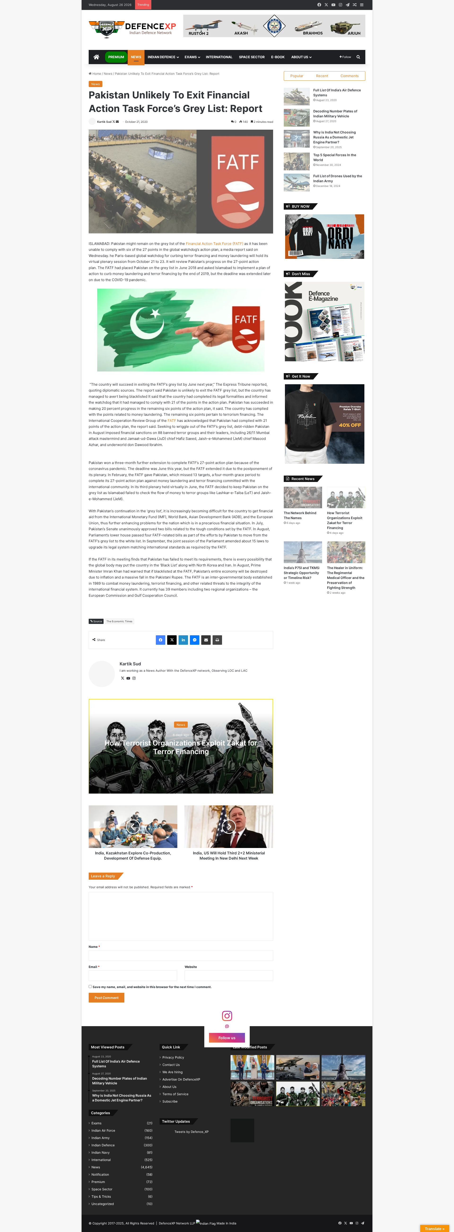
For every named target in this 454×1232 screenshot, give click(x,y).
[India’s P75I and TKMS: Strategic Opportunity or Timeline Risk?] (303, 552)
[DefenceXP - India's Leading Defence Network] (132, 29)
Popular (296, 76)
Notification (100, 1174)
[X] (122, 678)
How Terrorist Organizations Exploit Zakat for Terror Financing (181, 746)
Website (191, 967)
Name (94, 947)
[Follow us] (227, 1018)
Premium (116, 57)
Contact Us (171, 1065)
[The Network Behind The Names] (303, 497)
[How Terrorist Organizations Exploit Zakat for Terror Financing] (346, 497)
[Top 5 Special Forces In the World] (297, 161)
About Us (299, 57)
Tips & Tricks (101, 1196)
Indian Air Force (103, 1130)
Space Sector (252, 57)
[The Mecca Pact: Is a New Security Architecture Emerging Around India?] (252, 1067)
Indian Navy (101, 1152)
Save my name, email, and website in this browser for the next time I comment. (152, 987)
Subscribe (170, 1101)
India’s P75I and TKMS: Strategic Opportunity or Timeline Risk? (302, 573)
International (219, 57)
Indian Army (101, 1138)
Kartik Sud (104, 122)
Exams (191, 57)
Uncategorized (103, 1204)
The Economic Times (119, 621)
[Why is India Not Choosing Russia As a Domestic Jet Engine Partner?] (297, 139)
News (136, 57)
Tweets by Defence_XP (192, 1132)
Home (96, 73)
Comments (349, 76)
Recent (322, 76)
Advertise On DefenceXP (181, 1079)
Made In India (226, 1223)
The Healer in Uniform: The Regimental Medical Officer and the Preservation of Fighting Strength (345, 578)
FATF (172, 420)
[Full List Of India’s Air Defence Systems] (297, 97)
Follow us (227, 1037)
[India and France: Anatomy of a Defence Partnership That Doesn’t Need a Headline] (298, 1067)
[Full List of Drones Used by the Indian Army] (297, 182)
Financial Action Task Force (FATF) (214, 243)
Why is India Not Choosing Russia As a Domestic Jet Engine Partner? (334, 137)
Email (94, 967)
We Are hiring (172, 1072)
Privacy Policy (173, 1057)
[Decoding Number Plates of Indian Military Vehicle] (297, 118)
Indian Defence (161, 57)
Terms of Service (175, 1094)
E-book (278, 57)
